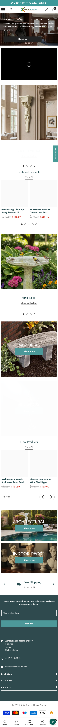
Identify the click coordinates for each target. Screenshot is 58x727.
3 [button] (32, 43)
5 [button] (36, 224)
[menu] (3, 9)
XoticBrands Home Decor (33, 705)
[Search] (11, 9)
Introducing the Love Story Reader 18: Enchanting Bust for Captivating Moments (12, 211)
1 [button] (26, 43)
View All (29, 177)
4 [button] (34, 166)
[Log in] (46, 9)
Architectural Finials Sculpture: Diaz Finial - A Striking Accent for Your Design (14, 481)
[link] (29, 112)
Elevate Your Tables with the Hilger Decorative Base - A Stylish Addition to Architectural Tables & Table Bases (42, 481)
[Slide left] (43, 497)
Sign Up (29, 623)
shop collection (29, 156)
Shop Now (22, 39)
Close (55, 3)
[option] (29, 29)
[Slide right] (51, 497)
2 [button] (29, 43)
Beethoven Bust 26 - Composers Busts (41, 211)
